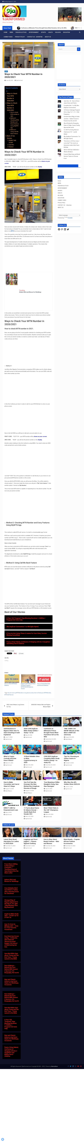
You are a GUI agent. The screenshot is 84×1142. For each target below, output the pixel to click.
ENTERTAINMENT (34, 32)
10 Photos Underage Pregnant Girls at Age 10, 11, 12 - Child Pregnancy (72, 112)
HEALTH (50, 32)
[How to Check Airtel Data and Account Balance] (44, 678)
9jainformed (19, 80)
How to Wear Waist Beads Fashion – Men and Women (51, 841)
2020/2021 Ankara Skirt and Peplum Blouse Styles (40, 706)
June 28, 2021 (9, 80)
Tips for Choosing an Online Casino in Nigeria (71, 758)
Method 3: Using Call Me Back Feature (14, 131)
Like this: (11, 145)
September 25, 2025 (50, 739)
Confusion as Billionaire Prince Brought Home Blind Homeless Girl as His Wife (51, 733)
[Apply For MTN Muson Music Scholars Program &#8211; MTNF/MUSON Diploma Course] (28, 678)
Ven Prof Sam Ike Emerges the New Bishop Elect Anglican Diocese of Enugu (31, 785)
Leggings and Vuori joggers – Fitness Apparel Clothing (30, 841)
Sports (70, 752)
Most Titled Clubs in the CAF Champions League (51, 810)
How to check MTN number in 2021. (14, 114)
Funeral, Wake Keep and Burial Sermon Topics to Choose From (72, 156)
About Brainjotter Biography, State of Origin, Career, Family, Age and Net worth (72, 125)
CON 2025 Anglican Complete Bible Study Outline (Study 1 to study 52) (51, 759)
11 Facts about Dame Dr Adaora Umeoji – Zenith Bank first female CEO (31, 811)
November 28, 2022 (50, 845)
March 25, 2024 (29, 816)
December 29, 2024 (50, 765)
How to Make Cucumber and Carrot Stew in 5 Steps (11, 784)
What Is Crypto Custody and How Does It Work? (10, 758)
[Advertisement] (28, 259)
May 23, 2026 (28, 735)
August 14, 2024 (9, 788)
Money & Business (8, 724)
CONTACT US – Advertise (34, 37)
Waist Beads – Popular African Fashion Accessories (72, 841)
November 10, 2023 (10, 845)
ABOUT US (48, 37)
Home (5, 32)
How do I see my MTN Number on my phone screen (21, 692)
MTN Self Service (9, 694)
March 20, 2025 (29, 765)
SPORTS (43, 32)
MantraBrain (54, 1066)
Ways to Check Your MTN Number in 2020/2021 (12, 97)
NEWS (11, 32)
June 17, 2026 (9, 737)
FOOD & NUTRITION (8, 778)
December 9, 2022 (30, 845)
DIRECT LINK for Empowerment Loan (11, 809)
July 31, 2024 (48, 788)
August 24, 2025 (69, 737)
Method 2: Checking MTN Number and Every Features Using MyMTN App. (14, 123)
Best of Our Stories (11, 137)
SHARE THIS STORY (12, 141)
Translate (69, 218)
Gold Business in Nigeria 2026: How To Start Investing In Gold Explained (12, 732)
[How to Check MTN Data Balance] (12, 678)
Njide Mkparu (68, 739)
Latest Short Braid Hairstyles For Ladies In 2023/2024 (11, 841)
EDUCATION (66, 32)
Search (78, 49)
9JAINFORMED (13, 19)
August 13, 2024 (29, 790)
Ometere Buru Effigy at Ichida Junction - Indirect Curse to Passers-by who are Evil (71, 119)
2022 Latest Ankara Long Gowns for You (15, 706)
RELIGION (58, 32)
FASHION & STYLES (21, 32)
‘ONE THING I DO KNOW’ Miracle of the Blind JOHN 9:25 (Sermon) (71, 732)
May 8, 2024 (8, 812)
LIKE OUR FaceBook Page (68, 166)
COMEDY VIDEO (8, 37)
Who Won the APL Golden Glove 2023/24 (72, 783)
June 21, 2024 (69, 786)
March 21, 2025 (9, 762)
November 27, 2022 (70, 845)
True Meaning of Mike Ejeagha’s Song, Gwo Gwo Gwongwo (51, 784)
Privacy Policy (20, 37)
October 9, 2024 (69, 762)
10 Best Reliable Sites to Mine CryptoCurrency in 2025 (32, 759)
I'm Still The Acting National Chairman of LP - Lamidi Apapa (71, 132)
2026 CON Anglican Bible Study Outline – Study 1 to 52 (31, 731)
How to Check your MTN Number (42, 692)
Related (11, 147)
